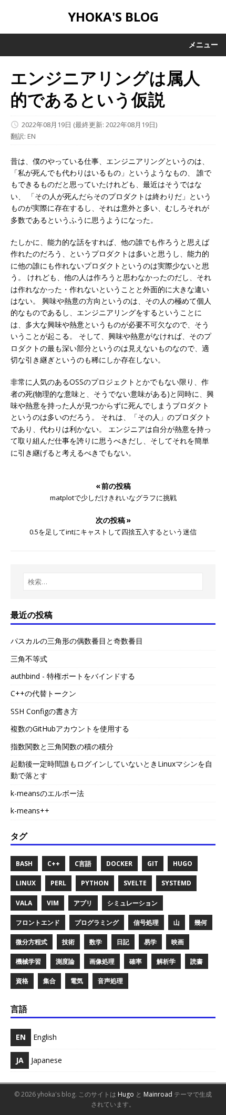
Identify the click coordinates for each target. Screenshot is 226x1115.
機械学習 (28, 961)
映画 (177, 941)
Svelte (135, 883)
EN (31, 136)
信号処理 (146, 922)
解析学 (166, 961)
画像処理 (102, 961)
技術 (68, 941)
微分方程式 (31, 941)
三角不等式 (29, 659)
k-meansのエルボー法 (47, 793)
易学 (150, 941)
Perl (58, 883)
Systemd (176, 883)
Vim (53, 903)
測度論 (65, 961)
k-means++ (30, 810)
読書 (196, 961)
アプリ (83, 903)
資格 (22, 980)
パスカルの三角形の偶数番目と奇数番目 (77, 641)
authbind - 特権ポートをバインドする (73, 676)
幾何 (200, 922)
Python (95, 883)
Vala (24, 903)
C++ (53, 863)
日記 (123, 941)
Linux (26, 883)
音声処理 (110, 980)
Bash (24, 863)
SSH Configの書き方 (44, 711)
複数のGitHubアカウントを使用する (70, 729)
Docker (119, 863)
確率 (135, 961)
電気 (76, 980)
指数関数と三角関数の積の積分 (62, 746)
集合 (49, 980)
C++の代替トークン (43, 693)
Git (152, 863)
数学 (95, 941)
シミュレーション (132, 903)
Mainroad (157, 1094)
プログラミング (97, 922)
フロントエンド (38, 922)
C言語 (83, 863)
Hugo (182, 863)
